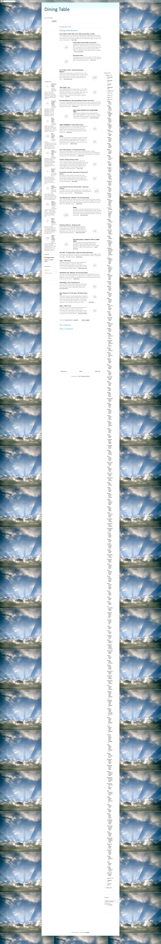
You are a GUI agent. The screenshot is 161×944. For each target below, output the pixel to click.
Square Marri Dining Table (109, 360)
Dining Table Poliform (109, 237)
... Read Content (73, 143)
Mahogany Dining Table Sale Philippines (109, 703)
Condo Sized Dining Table (109, 189)
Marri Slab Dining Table (109, 378)
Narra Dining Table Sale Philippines (109, 748)
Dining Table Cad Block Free (53, 152)
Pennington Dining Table (110, 530)
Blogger (87, 932)
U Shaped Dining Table (109, 447)
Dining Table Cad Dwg (53, 187)
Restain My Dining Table (110, 672)
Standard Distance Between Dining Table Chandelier (110, 252)
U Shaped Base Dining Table (109, 441)
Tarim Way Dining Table (109, 319)
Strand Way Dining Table (109, 313)
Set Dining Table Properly (109, 520)
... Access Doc (92, 60)
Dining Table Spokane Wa (110, 354)
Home (80, 371)
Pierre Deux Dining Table (109, 593)
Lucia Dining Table (109, 627)
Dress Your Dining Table (109, 474)
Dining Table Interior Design (109, 108)
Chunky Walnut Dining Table (109, 126)
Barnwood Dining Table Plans (109, 767)
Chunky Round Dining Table (109, 139)
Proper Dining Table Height (109, 508)
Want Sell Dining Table (109, 874)
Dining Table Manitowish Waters (110, 336)
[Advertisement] (80, 14)
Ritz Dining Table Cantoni (109, 556)
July (109, 93)
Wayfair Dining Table (109, 330)
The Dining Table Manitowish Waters (110, 343)
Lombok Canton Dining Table (109, 545)
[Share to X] (85, 320)
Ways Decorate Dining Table (110, 324)
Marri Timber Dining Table (109, 366)
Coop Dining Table (109, 810)
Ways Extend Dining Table (109, 294)
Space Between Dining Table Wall (110, 277)
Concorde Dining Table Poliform (109, 232)
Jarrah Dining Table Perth (109, 430)
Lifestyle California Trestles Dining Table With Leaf (109, 212)
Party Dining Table (109, 863)
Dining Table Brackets (110, 662)
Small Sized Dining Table (109, 163)
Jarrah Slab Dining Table (110, 400)
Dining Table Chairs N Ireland (110, 868)
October (109, 84)
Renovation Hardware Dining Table (110, 840)
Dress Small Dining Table (109, 458)
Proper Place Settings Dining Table (109, 502)
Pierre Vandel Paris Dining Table (109, 586)
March (109, 878)
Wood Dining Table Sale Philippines (109, 721)
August (109, 91)
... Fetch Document (78, 193)
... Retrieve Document (79, 232)
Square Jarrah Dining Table (109, 411)
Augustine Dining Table (109, 561)
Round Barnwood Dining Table (110, 773)
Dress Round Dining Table (109, 469)
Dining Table (57, 9)
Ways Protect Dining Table (109, 300)
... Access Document (78, 51)
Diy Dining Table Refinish (109, 677)
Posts (48, 270)
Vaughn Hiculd (50, 257)
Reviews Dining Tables (53, 170)
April (109, 99)
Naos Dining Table (109, 806)
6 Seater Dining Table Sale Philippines (109, 695)
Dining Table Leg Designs (53, 203)
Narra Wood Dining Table (109, 372)
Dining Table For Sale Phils (109, 755)
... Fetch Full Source (94, 118)
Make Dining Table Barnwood (110, 799)
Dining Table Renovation (110, 858)
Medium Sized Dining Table (109, 195)
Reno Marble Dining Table (109, 834)
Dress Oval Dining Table (110, 464)
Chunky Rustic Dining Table (109, 120)
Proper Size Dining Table (109, 489)
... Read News (90, 302)
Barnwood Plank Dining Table (109, 761)
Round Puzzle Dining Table (109, 151)
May (109, 97)
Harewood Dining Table (53, 85)
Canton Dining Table (109, 540)
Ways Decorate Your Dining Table (110, 307)
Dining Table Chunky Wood (109, 145)
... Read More (74, 181)
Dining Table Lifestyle (109, 220)
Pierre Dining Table (109, 598)
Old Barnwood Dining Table (110, 792)
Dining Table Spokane (110, 349)
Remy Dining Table (109, 603)
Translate (110, 904)
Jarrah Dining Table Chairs (109, 417)
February (110, 880)
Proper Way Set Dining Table (110, 514)
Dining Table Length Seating (53, 237)
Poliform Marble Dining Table (109, 225)
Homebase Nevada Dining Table (109, 821)
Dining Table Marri (109, 389)
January (109, 883)
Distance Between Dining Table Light (110, 261)
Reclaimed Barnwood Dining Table (110, 779)
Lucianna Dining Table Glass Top (109, 615)
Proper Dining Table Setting (109, 495)
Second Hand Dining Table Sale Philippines (109, 738)
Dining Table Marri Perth (109, 394)
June (109, 95)
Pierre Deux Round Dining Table (109, 579)
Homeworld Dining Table (109, 652)
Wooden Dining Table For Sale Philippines (109, 712)
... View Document (83, 215)
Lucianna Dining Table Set (109, 621)
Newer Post (63, 371)
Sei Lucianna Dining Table (110, 608)
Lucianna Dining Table (109, 637)
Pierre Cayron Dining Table (109, 572)
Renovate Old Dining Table (109, 846)
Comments (49, 273)
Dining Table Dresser (109, 484)
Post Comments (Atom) (84, 376)
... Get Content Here (67, 79)
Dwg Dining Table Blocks (53, 120)
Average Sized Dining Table (109, 169)
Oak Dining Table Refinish (109, 682)
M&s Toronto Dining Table (53, 135)
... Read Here (68, 132)
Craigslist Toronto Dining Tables (53, 103)
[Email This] (82, 320)
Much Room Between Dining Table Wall (110, 269)
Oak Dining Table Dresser (109, 479)
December (110, 77)
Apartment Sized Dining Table (109, 183)
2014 (107, 75)
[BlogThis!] (84, 320)
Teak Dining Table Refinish (109, 687)
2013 (107, 887)
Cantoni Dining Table (109, 551)
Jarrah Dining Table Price (109, 405)
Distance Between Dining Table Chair (110, 243)
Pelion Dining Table (109, 657)
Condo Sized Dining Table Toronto (109, 176)
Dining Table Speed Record (109, 452)
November (110, 80)
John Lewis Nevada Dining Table (110, 828)
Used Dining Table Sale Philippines (109, 729)
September (110, 87)
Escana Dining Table (109, 283)
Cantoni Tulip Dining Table (109, 535)
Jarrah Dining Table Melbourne (109, 424)
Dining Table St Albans (109, 641)
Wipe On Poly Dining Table (109, 288)
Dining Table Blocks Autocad (53, 220)
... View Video (73, 40)
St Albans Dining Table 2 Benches (110, 646)
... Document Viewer (82, 313)
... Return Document (82, 268)
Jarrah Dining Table (109, 436)
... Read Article (74, 106)
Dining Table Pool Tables (109, 815)
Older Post (97, 371)
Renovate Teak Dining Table (109, 852)
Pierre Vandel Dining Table (109, 566)
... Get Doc (67, 96)
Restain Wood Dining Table (109, 667)
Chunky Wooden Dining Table (109, 114)
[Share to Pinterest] (89, 320)
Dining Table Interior (109, 102)
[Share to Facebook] (87, 320)
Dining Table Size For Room (109, 157)
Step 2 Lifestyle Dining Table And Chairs (109, 202)
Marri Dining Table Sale (109, 383)
